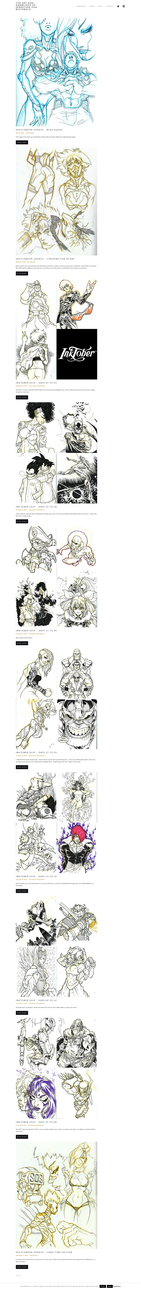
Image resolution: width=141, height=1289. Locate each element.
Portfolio (81, 6)
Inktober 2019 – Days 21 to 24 (36, 630)
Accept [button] (103, 1286)
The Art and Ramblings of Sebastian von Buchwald (26, 6)
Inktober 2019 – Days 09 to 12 (36, 1000)
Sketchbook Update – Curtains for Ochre (45, 259)
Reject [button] (110, 1286)
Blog (100, 6)
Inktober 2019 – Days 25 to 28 (36, 507)
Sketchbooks (30, 133)
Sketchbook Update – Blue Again (39, 130)
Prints (92, 6)
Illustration (32, 386)
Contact (110, 6)
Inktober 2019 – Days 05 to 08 (36, 1122)
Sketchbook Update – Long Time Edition (44, 1252)
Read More (22, 142)
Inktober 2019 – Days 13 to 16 (36, 876)
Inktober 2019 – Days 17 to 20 (36, 752)
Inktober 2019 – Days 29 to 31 (36, 383)
